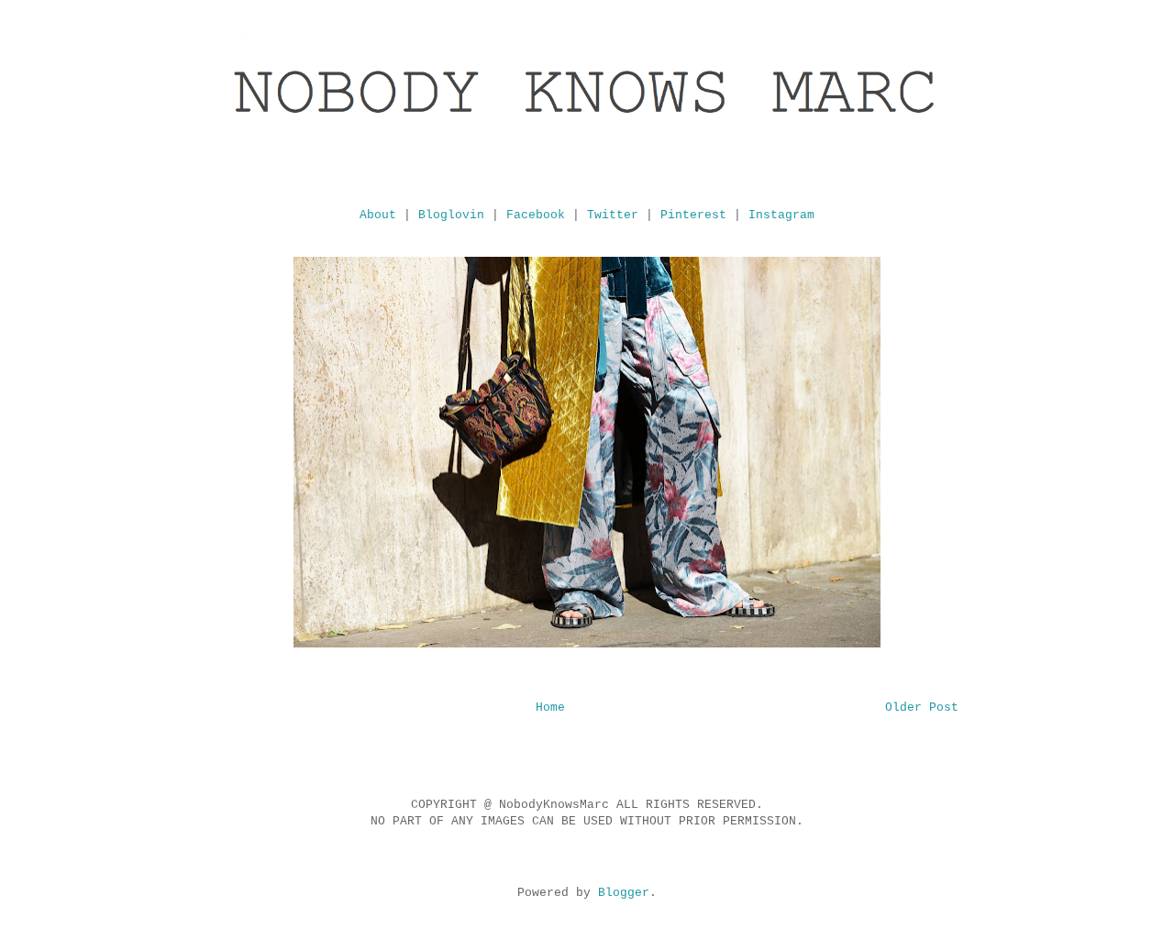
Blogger (623, 893)
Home (550, 707)
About (378, 215)
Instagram (781, 215)
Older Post (921, 707)
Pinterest (693, 215)
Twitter (612, 215)
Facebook (535, 215)
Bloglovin (451, 215)
